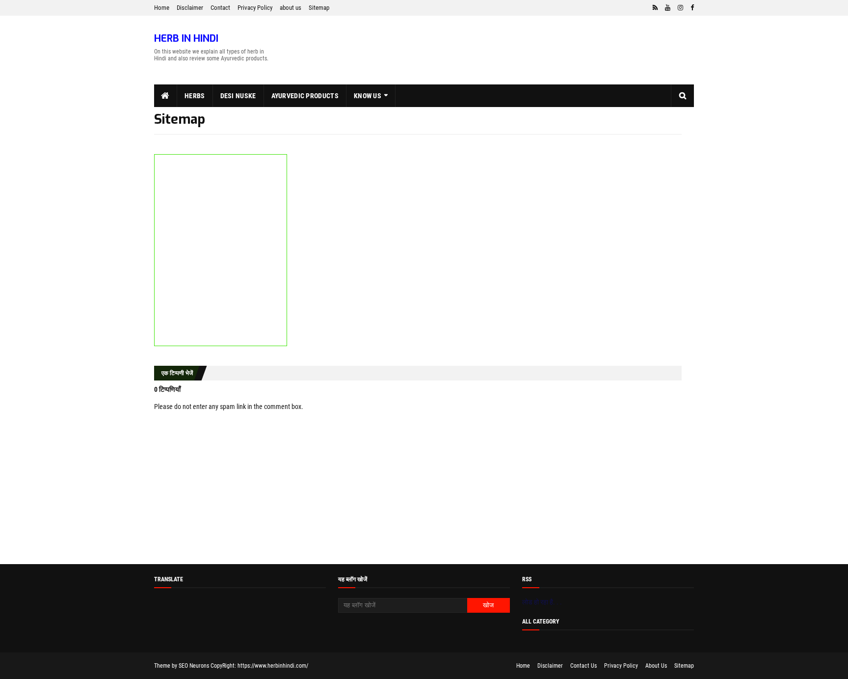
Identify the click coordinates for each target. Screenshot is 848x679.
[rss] (655, 8)
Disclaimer (190, 7)
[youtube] (667, 8)
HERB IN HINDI (186, 38)
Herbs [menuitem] (195, 96)
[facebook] (691, 8)
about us (290, 7)
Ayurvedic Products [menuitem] (305, 96)
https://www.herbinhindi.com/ (273, 665)
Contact (220, 7)
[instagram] (680, 8)
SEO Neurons (194, 665)
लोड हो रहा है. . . (542, 602)
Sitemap (319, 7)
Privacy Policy (255, 7)
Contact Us (583, 665)
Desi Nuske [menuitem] (238, 96)
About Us (656, 665)
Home (161, 7)
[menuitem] (165, 95)
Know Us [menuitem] (367, 96)
